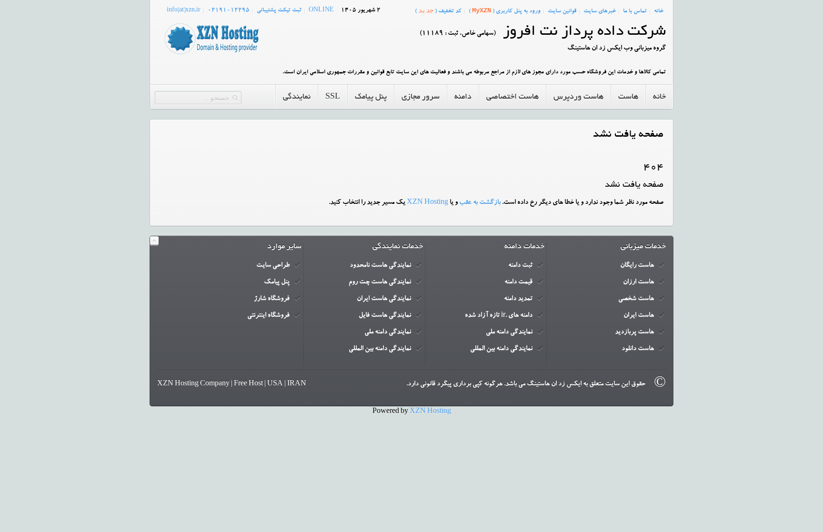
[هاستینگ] (211, 55)
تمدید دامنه (518, 299)
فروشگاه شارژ (272, 299)
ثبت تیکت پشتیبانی (279, 10)
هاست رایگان (637, 266)
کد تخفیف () (438, 11)
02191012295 (229, 10)
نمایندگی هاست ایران (384, 299)
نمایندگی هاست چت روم (380, 282)
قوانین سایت (562, 11)
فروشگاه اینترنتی (268, 316)
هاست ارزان (638, 282)
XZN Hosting (427, 203)
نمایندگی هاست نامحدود (380, 266)
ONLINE (321, 10)
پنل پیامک (277, 282)
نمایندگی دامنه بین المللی (501, 349)
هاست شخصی (636, 299)
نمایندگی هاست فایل (385, 316)
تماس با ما (635, 11)
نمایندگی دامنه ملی (509, 332)
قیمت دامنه (518, 282)
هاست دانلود (638, 349)
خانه (658, 11)
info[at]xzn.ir (184, 10)
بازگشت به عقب (480, 203)
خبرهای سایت (599, 11)
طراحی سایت (273, 266)
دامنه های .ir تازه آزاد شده (498, 316)
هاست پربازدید (634, 332)
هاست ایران (638, 316)
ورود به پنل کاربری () (505, 11)
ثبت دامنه (520, 266)
